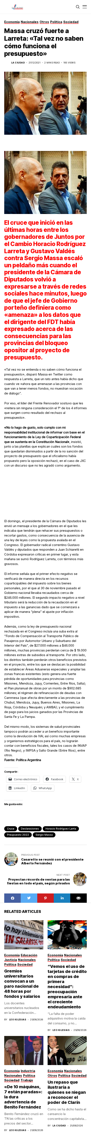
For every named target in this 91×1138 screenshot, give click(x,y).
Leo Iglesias (17, 1019)
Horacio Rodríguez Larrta (61, 828)
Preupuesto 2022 (18, 834)
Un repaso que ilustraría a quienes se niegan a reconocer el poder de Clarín (67, 1092)
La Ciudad (18, 62)
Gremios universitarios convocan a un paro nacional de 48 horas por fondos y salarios (22, 984)
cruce (10, 828)
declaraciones (30, 828)
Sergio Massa (44, 834)
